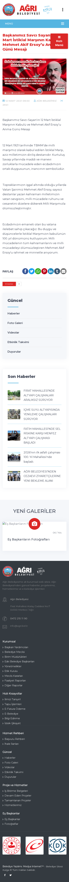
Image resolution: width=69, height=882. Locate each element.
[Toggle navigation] (62, 9)
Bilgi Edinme (12, 718)
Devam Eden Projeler (18, 795)
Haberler (14, 313)
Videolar (13, 332)
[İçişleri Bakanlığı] (11, 846)
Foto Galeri (15, 323)
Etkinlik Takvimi (18, 342)
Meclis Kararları (14, 675)
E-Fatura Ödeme (15, 708)
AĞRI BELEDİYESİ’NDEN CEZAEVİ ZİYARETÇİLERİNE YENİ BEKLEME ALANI (42, 476)
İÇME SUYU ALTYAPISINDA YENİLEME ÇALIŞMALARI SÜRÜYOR (42, 414)
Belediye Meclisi (15, 651)
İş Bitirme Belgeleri (16, 790)
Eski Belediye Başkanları (19, 661)
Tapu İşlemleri (13, 704)
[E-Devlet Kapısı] (35, 846)
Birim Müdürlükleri (16, 656)
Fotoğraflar (11, 823)
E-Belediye (11, 713)
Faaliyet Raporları (15, 680)
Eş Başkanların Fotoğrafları (29, 539)
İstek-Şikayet (13, 723)
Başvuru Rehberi (15, 739)
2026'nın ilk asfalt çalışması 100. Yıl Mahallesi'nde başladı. (42, 457)
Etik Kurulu (11, 671)
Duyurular (14, 351)
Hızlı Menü (59, 43)
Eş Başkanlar (12, 819)
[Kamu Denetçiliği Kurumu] (57, 846)
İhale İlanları (12, 743)
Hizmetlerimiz (13, 805)
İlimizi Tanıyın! (13, 699)
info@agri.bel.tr (19, 625)
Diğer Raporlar (13, 685)
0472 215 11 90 (18, 618)
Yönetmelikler (13, 666)
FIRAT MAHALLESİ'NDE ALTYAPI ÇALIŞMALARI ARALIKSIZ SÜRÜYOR (39, 395)
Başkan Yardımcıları (16, 647)
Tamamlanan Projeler (18, 800)
